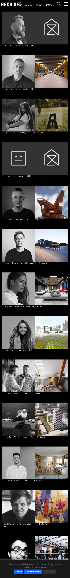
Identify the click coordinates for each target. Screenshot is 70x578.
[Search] (58, 4)
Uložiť (19, 571)
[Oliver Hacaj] (18, 375)
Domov (28, 5)
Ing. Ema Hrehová (15, 176)
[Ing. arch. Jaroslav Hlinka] (18, 28)
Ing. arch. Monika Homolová (17, 306)
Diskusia (51, 5)
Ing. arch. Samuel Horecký (16, 89)
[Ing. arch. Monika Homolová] (18, 288)
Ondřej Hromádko (15, 220)
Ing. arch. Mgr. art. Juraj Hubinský (18, 263)
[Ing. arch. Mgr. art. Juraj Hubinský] (18, 245)
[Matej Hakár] (18, 463)
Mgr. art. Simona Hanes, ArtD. (17, 132)
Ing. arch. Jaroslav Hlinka (16, 45)
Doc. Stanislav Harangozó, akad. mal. (17, 525)
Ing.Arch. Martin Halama (16, 437)
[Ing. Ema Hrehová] (18, 158)
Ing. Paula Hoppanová (16, 350)
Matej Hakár (13, 480)
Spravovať (49, 571)
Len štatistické (33, 571)
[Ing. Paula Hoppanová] (18, 332)
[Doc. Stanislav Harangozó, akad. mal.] (18, 506)
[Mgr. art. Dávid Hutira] (18, 552)
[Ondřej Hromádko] (18, 202)
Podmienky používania (35, 566)
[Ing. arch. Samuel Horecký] (18, 71)
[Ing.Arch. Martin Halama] (18, 419)
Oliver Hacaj (13, 393)
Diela (39, 5)
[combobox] (58, 4)
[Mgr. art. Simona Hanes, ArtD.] (18, 115)
